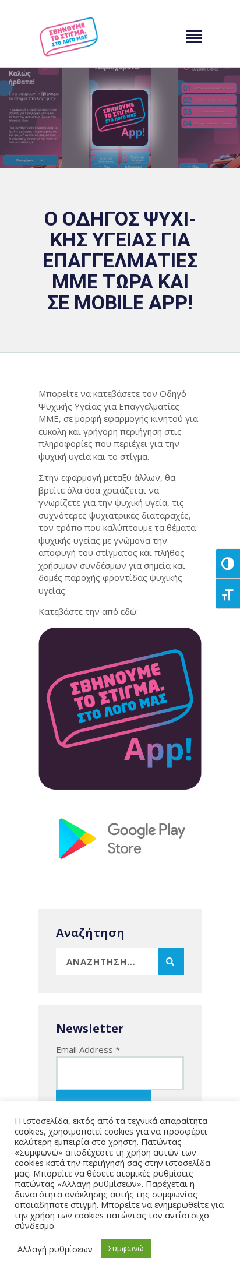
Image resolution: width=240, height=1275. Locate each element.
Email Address (88, 1049)
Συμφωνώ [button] (126, 1248)
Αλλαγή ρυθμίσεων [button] (55, 1249)
